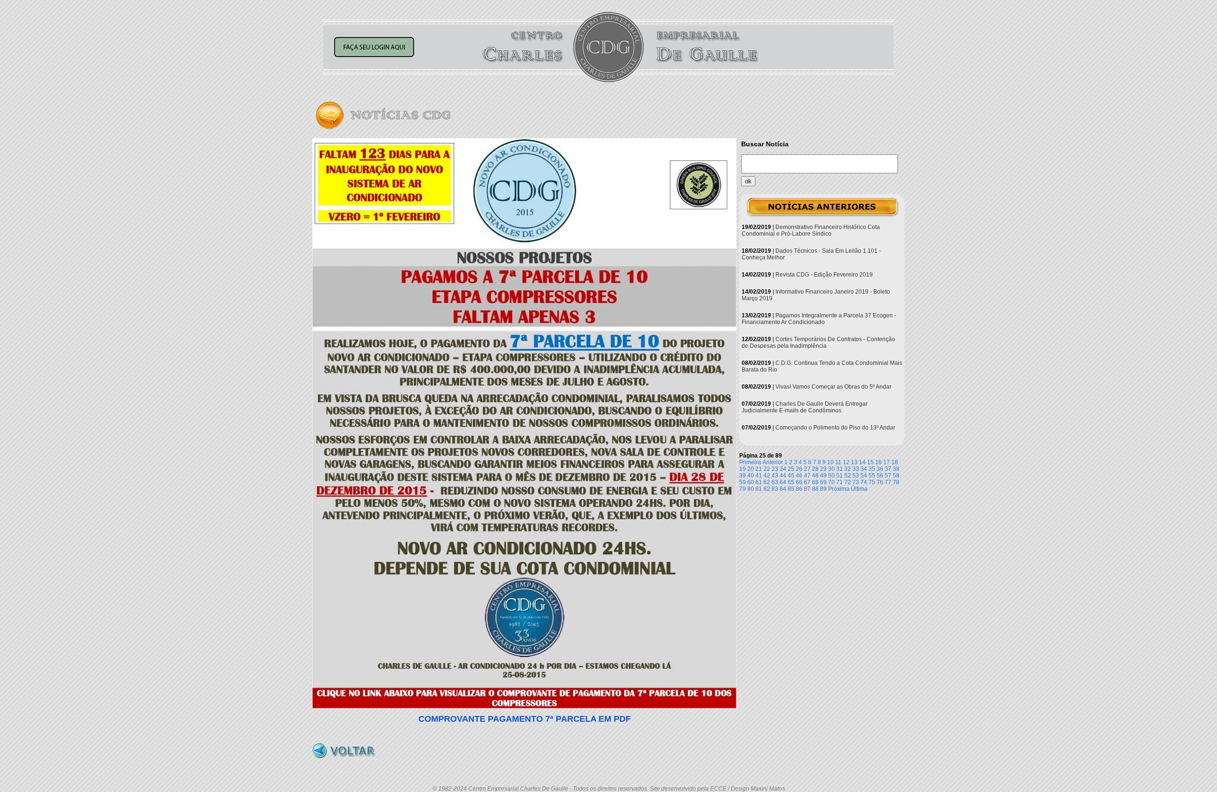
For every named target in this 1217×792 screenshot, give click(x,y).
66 (799, 482)
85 (791, 489)
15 (870, 462)
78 (896, 482)
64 (783, 482)
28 (815, 469)
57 (888, 475)
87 (807, 489)
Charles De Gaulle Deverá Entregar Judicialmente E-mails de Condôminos (805, 407)
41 (758, 475)
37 (888, 469)
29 (823, 469)
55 (872, 475)
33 (855, 469)
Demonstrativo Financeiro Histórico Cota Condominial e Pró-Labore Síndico (811, 230)
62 (766, 482)
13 (854, 462)
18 (894, 462)
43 (775, 475)
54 (863, 475)
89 (823, 489)
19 (742, 469)
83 (775, 489)
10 (830, 462)
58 (896, 475)
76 (880, 482)
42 (766, 475)
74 (863, 482)
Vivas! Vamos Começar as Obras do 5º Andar (833, 386)
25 (791, 469)
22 (766, 469)
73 (855, 482)
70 (831, 482)
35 (872, 469)
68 (815, 482)
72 (847, 482)
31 (839, 469)
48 (815, 475)
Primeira (750, 462)
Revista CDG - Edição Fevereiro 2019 (824, 274)
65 (791, 482)
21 (758, 469)
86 (799, 489)
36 (880, 469)
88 (815, 489)
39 (742, 475)
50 (831, 475)
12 (846, 462)
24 (783, 469)
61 (758, 482)
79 (742, 489)
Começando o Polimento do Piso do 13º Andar (835, 427)
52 (847, 475)
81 (758, 489)
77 (888, 482)
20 (750, 469)
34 (863, 469)
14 (862, 462)
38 (896, 469)
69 (823, 482)
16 (878, 462)
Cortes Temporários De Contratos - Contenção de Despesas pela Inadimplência (818, 342)
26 (799, 469)
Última (859, 489)
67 (807, 482)
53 (855, 475)
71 (839, 482)
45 (791, 475)
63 (775, 482)
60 (750, 482)
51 (839, 475)
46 (799, 475)
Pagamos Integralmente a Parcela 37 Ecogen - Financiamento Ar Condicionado (819, 318)
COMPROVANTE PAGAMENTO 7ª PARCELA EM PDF (524, 719)
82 (766, 489)
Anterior (773, 462)
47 (807, 475)
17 (886, 462)
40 (750, 475)
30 (831, 469)
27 (807, 469)
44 (783, 475)
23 (775, 469)
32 (847, 469)
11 (838, 462)
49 (823, 475)
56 (880, 475)
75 (872, 482)
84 (783, 489)
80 (750, 489)
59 (742, 482)
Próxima (839, 489)
